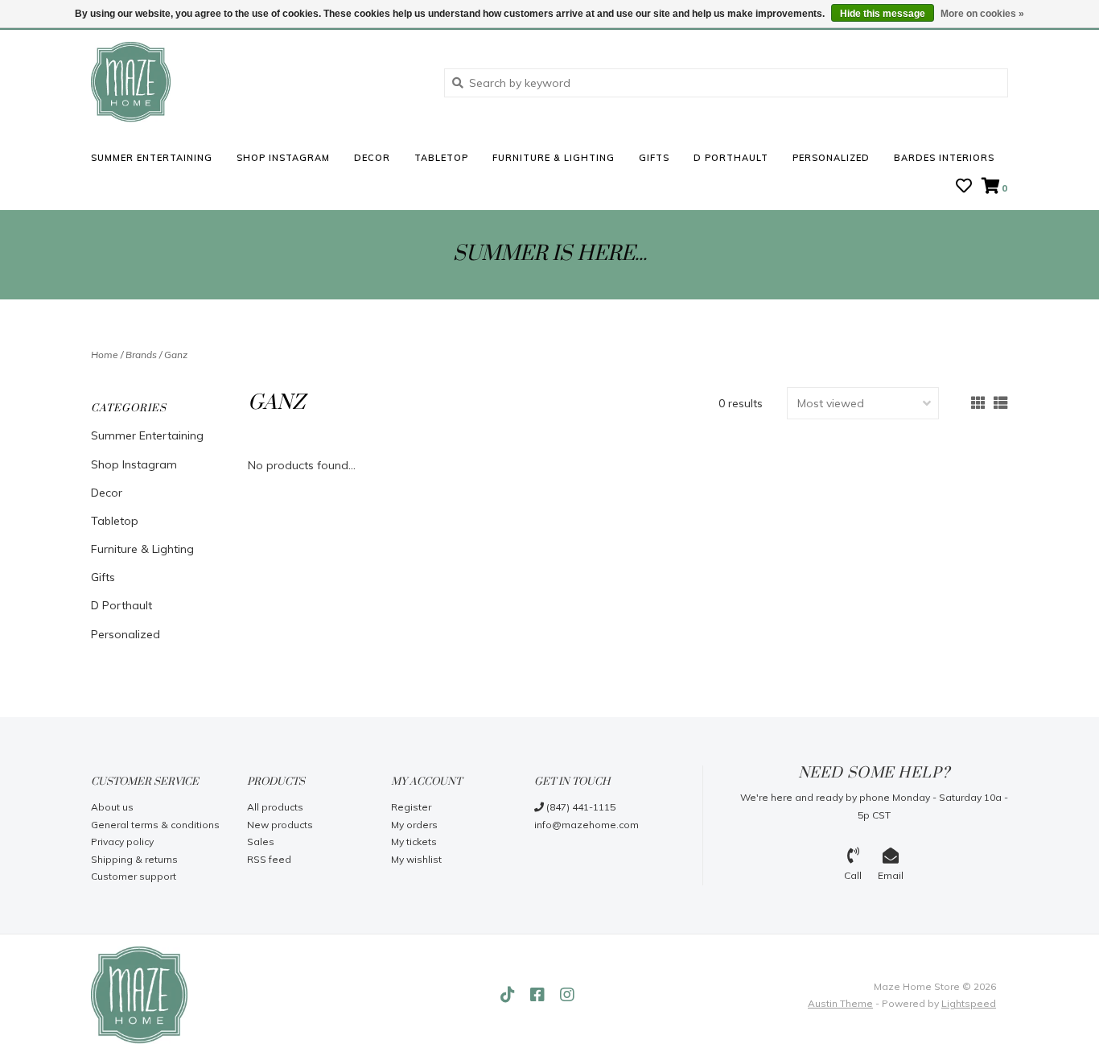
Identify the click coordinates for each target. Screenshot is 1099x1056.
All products (275, 807)
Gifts (654, 157)
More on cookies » (982, 13)
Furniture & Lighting (553, 157)
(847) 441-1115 (579, 807)
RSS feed (269, 859)
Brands (141, 355)
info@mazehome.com (586, 825)
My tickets (414, 841)
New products (280, 825)
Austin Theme (840, 1003)
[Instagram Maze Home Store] (567, 995)
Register (411, 807)
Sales (260, 841)
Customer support (133, 876)
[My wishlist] (964, 187)
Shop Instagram (283, 157)
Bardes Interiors (944, 157)
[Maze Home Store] (255, 82)
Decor (372, 157)
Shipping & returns (134, 859)
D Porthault (731, 157)
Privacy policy (122, 841)
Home (104, 355)
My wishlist (416, 859)
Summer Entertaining (151, 157)
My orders (414, 825)
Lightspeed (968, 1003)
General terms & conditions (155, 825)
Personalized (831, 157)
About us (112, 807)
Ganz (175, 355)
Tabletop (441, 157)
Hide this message (882, 13)
